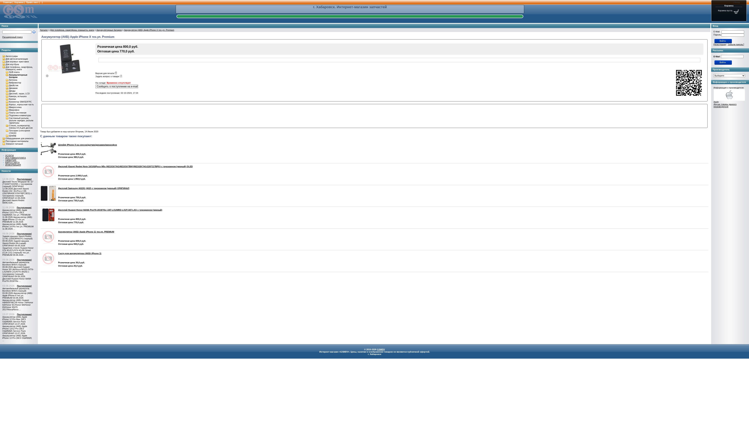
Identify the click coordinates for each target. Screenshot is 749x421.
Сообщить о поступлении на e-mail (117, 86)
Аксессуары (12, 56)
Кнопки (12, 99)
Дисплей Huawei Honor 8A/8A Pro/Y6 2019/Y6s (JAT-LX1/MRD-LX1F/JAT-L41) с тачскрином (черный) (110, 210)
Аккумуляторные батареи (109, 30)
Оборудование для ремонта (19, 138)
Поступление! (24, 179)
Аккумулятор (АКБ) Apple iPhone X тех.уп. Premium (149, 30)
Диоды (12, 91)
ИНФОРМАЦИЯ (13, 165)
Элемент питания (14, 144)
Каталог (44, 30)
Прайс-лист (32, 2)
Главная (7, 2)
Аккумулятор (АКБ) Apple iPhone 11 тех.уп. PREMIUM (86, 232)
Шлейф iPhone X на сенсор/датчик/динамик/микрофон (87, 145)
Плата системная (17, 112)
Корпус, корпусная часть (21, 104)
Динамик (13, 88)
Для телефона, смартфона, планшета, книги (19, 68)
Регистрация (720, 44)
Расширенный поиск (12, 37)
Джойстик (13, 85)
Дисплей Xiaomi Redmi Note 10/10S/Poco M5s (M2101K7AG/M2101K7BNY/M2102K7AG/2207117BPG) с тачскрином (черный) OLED (125, 166)
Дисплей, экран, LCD (19, 93)
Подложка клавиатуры (20, 115)
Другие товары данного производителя (725, 105)
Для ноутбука (12, 64)
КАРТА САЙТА (12, 162)
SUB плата (14, 72)
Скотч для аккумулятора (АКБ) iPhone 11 (79, 253)
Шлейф (12, 135)
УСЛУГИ (9, 155)
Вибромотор (15, 82)
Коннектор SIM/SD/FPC (20, 102)
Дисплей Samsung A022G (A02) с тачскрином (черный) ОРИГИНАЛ (93, 188)
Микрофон (14, 110)
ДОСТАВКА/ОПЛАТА (15, 158)
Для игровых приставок (17, 61)
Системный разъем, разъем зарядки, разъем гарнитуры (21, 120)
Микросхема (15, 107)
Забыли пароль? (736, 44)
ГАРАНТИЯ (10, 160)
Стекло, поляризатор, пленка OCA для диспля (21, 126)
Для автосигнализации (17, 59)
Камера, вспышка (18, 96)
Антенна (13, 80)
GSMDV (381, 349)
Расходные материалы (17, 141)
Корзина (18, 2)
